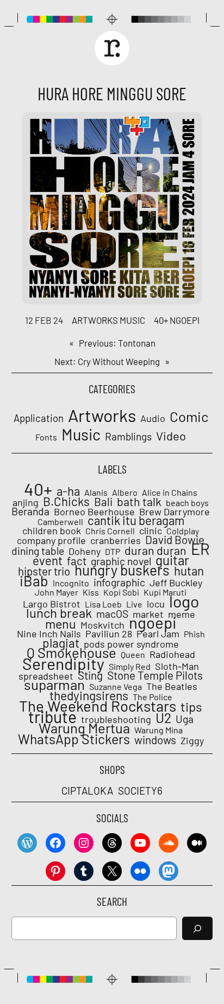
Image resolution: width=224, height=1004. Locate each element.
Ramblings (128, 437)
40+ (161, 320)
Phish (194, 634)
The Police (152, 697)
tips (191, 706)
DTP (112, 551)
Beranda (30, 511)
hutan (189, 570)
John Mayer (56, 592)
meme (181, 614)
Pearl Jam (157, 633)
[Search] (197, 928)
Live (134, 604)
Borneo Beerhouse (94, 511)
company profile (51, 540)
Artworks (95, 320)
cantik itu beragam (136, 520)
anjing (26, 502)
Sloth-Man (177, 666)
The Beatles (171, 686)
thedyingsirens (88, 695)
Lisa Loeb (103, 604)
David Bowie (174, 539)
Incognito (71, 583)
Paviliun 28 (108, 633)
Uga (185, 719)
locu (156, 603)
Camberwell (60, 521)
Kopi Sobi (121, 592)
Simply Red (130, 666)
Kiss (91, 592)
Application (39, 418)
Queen (133, 654)
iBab (34, 580)
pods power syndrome (131, 644)
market (148, 614)
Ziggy (192, 740)
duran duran (155, 550)
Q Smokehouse (71, 652)
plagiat (60, 642)
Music (132, 320)
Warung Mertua (84, 728)
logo (184, 601)
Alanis (96, 492)
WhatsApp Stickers (74, 738)
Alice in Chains (169, 492)
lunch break (59, 613)
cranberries (115, 540)
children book (51, 530)
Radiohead (172, 654)
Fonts (46, 437)
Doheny (85, 551)
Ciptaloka (87, 790)
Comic (189, 416)
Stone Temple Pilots (155, 675)
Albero (125, 492)
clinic (150, 530)
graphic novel (121, 561)
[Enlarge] (187, 126)
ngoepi (185, 320)
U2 (163, 717)
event (48, 560)
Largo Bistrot (51, 603)
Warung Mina (158, 730)
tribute (52, 716)
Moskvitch (102, 625)
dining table (37, 551)
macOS (112, 614)
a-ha (68, 491)
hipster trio (44, 571)
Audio (152, 418)
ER (200, 549)
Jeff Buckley (176, 582)
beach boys (187, 502)
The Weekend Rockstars (97, 705)
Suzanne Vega (115, 686)
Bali (103, 501)
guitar (172, 560)
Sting (90, 675)
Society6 (140, 790)
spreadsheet (45, 676)
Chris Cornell (110, 531)
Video (171, 436)
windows (155, 740)
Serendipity (63, 663)
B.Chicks (66, 501)
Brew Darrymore (174, 511)
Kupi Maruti (165, 592)
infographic (119, 582)
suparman (54, 684)
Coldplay (182, 531)
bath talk (139, 501)
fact (76, 561)
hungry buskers (122, 570)
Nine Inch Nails (49, 633)
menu (60, 623)
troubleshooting (116, 719)
